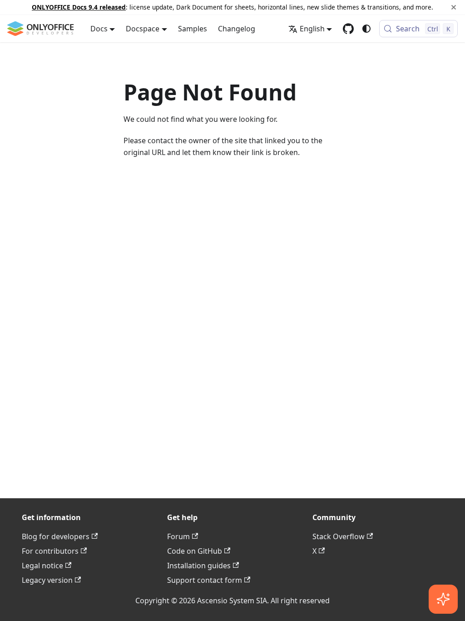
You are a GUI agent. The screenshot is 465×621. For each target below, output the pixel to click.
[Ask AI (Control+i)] (443, 599)
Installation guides (199, 566)
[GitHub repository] (348, 28)
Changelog (236, 29)
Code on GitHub (194, 551)
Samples (192, 29)
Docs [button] (99, 29)
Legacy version (47, 580)
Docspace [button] (142, 29)
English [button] (312, 29)
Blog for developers (55, 536)
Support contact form (204, 580)
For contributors (50, 551)
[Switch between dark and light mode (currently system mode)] (366, 28)
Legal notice (42, 566)
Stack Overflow (338, 536)
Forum (178, 536)
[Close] (453, 7)
